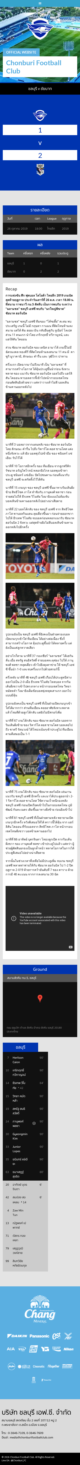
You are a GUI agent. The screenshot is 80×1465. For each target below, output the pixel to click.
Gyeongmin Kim (20, 1136)
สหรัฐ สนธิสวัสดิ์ (19, 1111)
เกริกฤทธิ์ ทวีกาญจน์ (19, 1072)
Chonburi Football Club (33, 66)
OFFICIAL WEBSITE (21, 52)
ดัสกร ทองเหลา (19, 1238)
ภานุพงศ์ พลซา (18, 1123)
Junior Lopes (17, 1149)
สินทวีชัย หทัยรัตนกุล (20, 1263)
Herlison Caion (18, 1060)
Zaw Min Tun (18, 1212)
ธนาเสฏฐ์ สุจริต (18, 1174)
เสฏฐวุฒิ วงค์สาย (18, 1250)
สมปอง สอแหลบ (19, 1200)
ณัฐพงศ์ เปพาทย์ (19, 1225)
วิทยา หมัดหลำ (19, 1098)
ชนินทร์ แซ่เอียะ (20, 1161)
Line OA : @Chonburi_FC (14, 1460)
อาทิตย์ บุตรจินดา (20, 1187)
